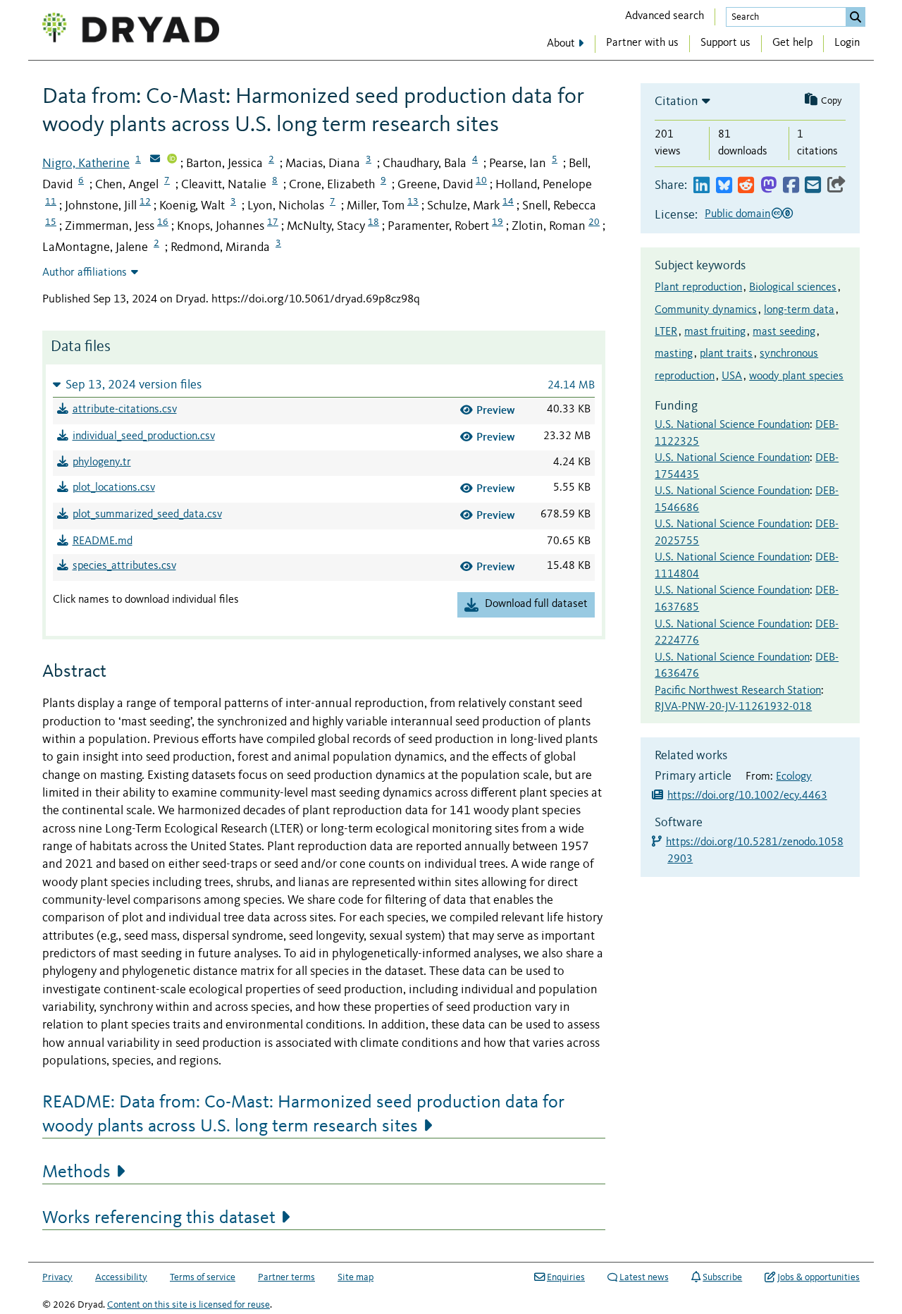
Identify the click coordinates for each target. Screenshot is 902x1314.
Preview (495, 410)
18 (373, 222)
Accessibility (121, 1277)
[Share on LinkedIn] (701, 186)
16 (162, 222)
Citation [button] (676, 101)
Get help (792, 43)
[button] (324, 385)
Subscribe (722, 1277)
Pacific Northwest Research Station (738, 690)
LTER (666, 332)
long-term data (799, 310)
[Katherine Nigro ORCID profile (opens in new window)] (171, 160)
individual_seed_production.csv (144, 436)
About (561, 43)
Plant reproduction (698, 287)
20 (594, 222)
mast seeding (784, 332)
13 (413, 202)
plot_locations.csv (114, 487)
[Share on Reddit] (746, 186)
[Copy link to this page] (836, 185)
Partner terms (286, 1277)
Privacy (57, 1277)
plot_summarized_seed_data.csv (147, 514)
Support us (725, 43)
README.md (102, 541)
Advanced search (664, 16)
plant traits (726, 354)
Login (847, 43)
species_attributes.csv (124, 566)
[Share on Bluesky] (724, 186)
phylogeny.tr (102, 462)
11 (50, 202)
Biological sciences (792, 287)
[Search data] (855, 17)
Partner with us (642, 43)
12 (145, 202)
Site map (355, 1277)
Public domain (737, 214)
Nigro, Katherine (86, 163)
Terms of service (202, 1277)
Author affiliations (84, 272)
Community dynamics (706, 310)
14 (508, 202)
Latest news (644, 1277)
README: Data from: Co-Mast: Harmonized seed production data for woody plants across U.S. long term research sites (303, 1114)
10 (481, 180)
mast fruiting (715, 332)
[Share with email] (813, 186)
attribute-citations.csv (125, 409)
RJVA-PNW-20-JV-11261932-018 (733, 707)
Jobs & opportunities (818, 1277)
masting (674, 354)
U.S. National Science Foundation (732, 425)
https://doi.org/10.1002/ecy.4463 (747, 796)
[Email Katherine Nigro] (155, 160)
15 (50, 222)
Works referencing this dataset (159, 1218)
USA (732, 376)
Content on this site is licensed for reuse (188, 1305)
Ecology (794, 776)
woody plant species (796, 376)
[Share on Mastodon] (768, 186)
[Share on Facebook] (791, 186)
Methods (76, 1172)
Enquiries (566, 1277)
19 (497, 222)
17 (272, 222)
